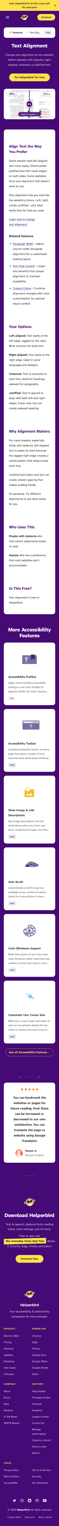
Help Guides (39, 1391)
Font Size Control (24, 266)
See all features (28, 1052)
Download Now (29, 1258)
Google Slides (40, 1361)
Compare (9, 1374)
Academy (37, 1410)
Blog (6, 1404)
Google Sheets (40, 1367)
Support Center (40, 1416)
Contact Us (38, 1423)
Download (46, 17)
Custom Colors (22, 288)
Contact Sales (14, 1517)
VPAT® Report (12, 1423)
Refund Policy (11, 1476)
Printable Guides (41, 1397)
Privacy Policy (11, 1470)
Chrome (36, 1336)
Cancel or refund (41, 1440)
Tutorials (37, 1404)
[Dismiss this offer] (55, 5)
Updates (8, 1355)
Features (17, 32)
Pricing (7, 1342)
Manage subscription (39, 1432)
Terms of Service (41, 1470)
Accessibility (11, 1482)
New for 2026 (11, 1336)
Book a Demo (45, 1517)
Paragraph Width (23, 244)
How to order (39, 1446)
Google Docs (39, 1355)
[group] (29, 104)
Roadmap (9, 1361)
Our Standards (40, 1482)
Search (36, 1453)
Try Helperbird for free (29, 77)
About (7, 1391)
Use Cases (10, 1367)
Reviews (8, 1410)
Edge (35, 1342)
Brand (7, 1397)
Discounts (30, 1517)
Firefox (36, 1348)
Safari (35, 1374)
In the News (10, 1416)
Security (36, 1476)
